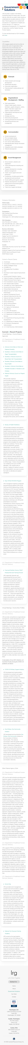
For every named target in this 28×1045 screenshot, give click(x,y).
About (14, 989)
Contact (14, 997)
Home (14, 986)
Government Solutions (14, 991)
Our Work (14, 994)
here (6, 35)
